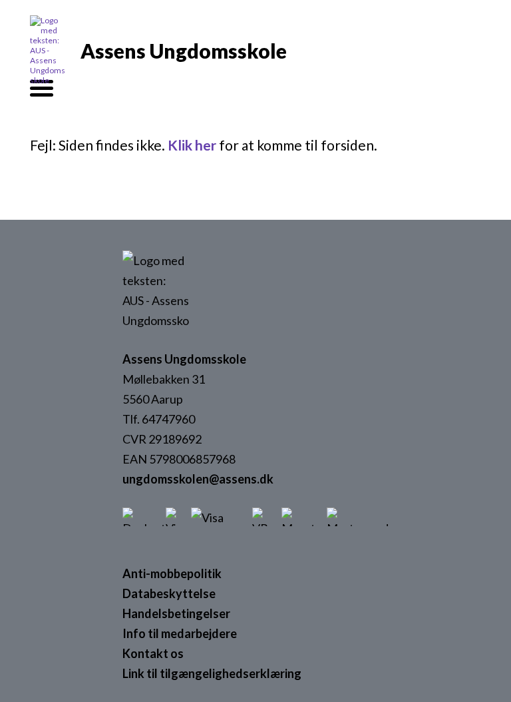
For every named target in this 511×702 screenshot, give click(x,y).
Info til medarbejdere (179, 633)
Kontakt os (153, 653)
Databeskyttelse (169, 593)
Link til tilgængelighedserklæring (211, 673)
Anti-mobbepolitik (172, 573)
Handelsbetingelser (176, 613)
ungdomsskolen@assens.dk (197, 479)
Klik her (192, 145)
